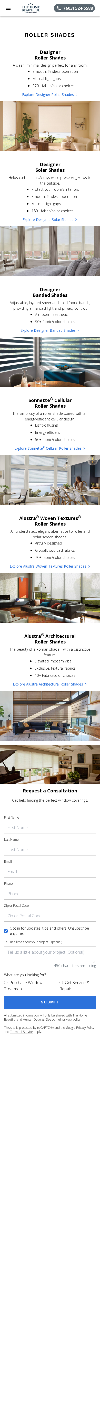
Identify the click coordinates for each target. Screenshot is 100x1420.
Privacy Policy (85, 1027)
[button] (8, 8)
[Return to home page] (31, 8)
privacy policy (71, 1019)
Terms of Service (21, 1032)
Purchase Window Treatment (23, 986)
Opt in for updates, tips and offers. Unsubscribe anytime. (49, 931)
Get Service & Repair (74, 986)
